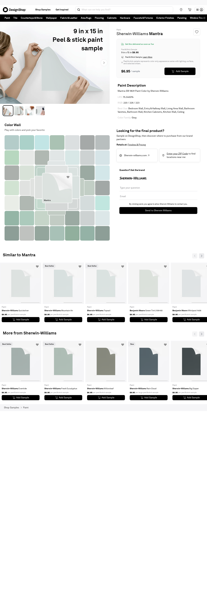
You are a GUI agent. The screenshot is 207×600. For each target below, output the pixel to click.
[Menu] (199, 9)
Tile (15, 18)
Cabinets (112, 18)
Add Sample (182, 71)
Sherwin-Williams (132, 33)
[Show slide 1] (30, 283)
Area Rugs (86, 18)
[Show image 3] (29, 110)
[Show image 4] (40, 110)
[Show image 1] (8, 110)
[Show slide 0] (11, 283)
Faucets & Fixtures (143, 18)
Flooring (99, 18)
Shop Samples (43, 9)
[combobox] (124, 9)
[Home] (15, 9)
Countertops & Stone (32, 18)
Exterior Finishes (165, 18)
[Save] (196, 32)
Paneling (182, 18)
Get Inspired (62, 9)
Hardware (125, 18)
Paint (7, 18)
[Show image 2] (18, 110)
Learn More (147, 57)
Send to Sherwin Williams (158, 210)
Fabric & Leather (68, 18)
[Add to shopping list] (68, 177)
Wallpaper (51, 18)
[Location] (181, 9)
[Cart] (189, 9)
